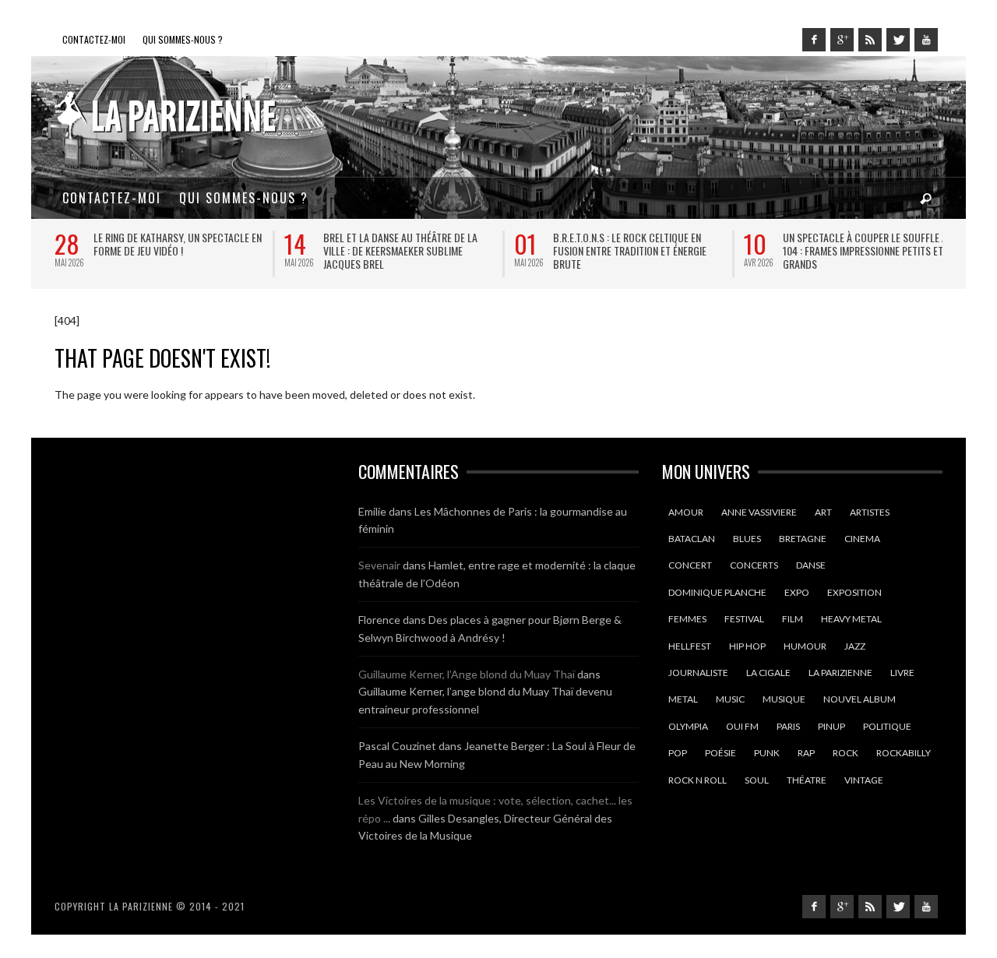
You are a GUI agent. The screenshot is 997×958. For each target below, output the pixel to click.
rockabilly (903, 753)
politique (887, 726)
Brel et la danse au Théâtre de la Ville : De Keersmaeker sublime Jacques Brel (400, 250)
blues (747, 538)
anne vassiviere (759, 512)
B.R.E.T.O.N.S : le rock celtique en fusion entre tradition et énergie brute (629, 250)
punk (767, 753)
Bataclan (691, 538)
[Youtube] (926, 39)
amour (685, 512)
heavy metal (851, 619)
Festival (744, 619)
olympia (688, 726)
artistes (870, 512)
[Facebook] (814, 39)
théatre (806, 780)
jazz (854, 646)
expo (796, 592)
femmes (687, 619)
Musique (784, 699)
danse (811, 565)
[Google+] (842, 39)
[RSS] (870, 39)
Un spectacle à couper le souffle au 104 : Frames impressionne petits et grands (868, 250)
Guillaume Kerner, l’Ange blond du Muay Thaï (466, 674)
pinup (831, 726)
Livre (902, 672)
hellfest (689, 646)
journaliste (698, 672)
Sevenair (379, 565)
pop (677, 753)
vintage (863, 780)
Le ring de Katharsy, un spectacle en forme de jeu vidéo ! (177, 244)
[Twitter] (898, 39)
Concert (690, 565)
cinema (862, 538)
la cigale (768, 672)
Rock (845, 753)
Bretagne (802, 538)
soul (757, 780)
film (792, 619)
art (823, 512)
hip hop (747, 646)
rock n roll (697, 780)
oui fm (742, 726)
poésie (720, 753)
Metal (683, 699)
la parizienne (840, 672)
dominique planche (717, 592)
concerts (754, 565)
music (730, 699)
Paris (788, 726)
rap (806, 753)
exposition (854, 592)
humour (805, 646)
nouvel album (859, 699)
